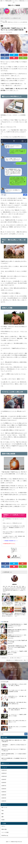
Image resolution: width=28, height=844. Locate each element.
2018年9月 (3, 779)
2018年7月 (3, 785)
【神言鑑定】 (11, 527)
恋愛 (2, 816)
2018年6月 (3, 788)
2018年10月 (4, 776)
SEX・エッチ (4, 807)
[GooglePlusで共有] (23, 55)
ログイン (3, 826)
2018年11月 (4, 773)
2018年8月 (3, 782)
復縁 (2, 813)
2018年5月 (3, 791)
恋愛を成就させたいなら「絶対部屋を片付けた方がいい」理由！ (16, 660)
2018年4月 (3, 794)
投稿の (4, 829)
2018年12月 (4, 770)
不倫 (2, 25)
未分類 (2, 819)
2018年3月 (3, 797)
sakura (14, 584)
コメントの (4, 832)
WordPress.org (4, 835)
